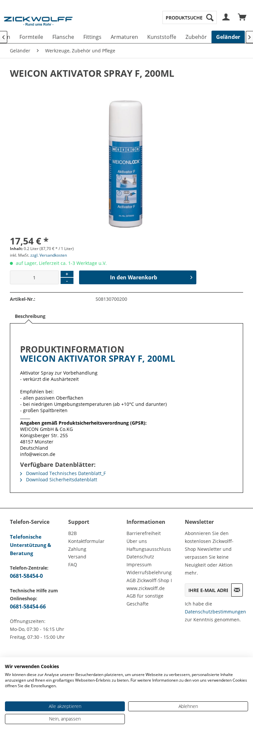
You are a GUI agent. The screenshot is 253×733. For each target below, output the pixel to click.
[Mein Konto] (226, 17)
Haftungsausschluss (148, 549)
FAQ (72, 564)
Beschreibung (30, 316)
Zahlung (77, 549)
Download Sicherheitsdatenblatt (61, 479)
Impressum (139, 564)
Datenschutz (140, 556)
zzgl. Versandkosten (48, 255)
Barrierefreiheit (143, 533)
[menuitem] (189, 17)
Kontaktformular (86, 541)
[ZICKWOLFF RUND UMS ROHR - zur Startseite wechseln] (38, 24)
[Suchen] (210, 17)
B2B (72, 533)
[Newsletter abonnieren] (237, 590)
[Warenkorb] (242, 17)
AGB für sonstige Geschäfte (144, 600)
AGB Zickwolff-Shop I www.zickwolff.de (149, 584)
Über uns (136, 541)
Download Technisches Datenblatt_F (65, 473)
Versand (77, 556)
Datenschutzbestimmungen (215, 611)
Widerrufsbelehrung (149, 572)
